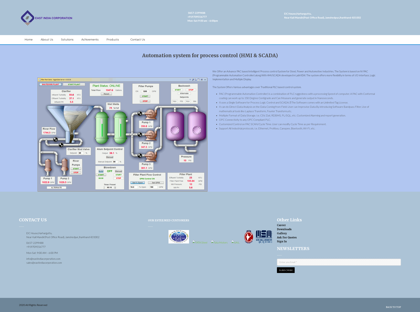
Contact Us (137, 39)
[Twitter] (388, 39)
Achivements (89, 39)
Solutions (67, 39)
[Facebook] (382, 39)
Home (29, 39)
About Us (47, 39)
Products (112, 39)
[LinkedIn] (394, 39)
